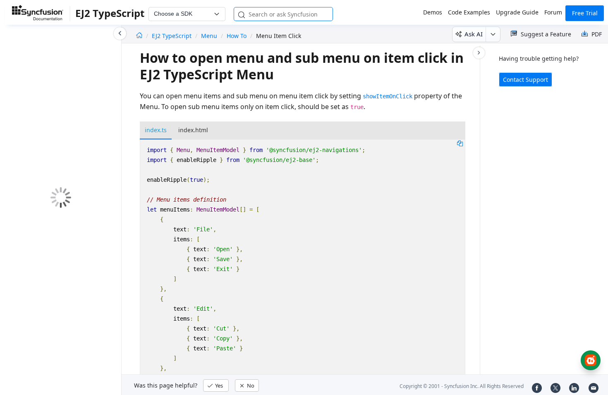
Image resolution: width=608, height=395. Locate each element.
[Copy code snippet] (460, 143)
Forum (553, 12)
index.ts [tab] (156, 130)
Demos (432, 12)
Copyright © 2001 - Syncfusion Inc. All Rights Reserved (462, 386)
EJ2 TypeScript (172, 36)
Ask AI (473, 34)
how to (237, 36)
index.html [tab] (193, 130)
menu (209, 36)
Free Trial (585, 13)
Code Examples (469, 12)
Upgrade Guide (517, 12)
